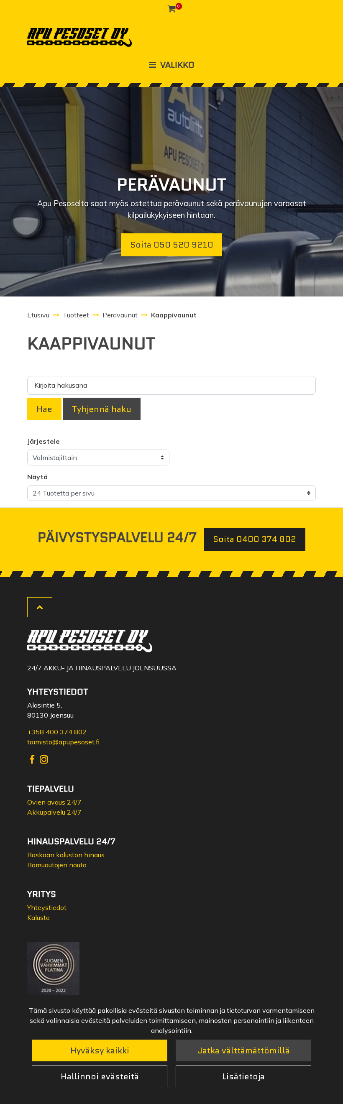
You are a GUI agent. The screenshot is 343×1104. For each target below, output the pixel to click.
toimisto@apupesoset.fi (63, 742)
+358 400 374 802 (57, 732)
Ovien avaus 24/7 (54, 802)
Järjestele (43, 441)
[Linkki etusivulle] (79, 37)
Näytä (37, 477)
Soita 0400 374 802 (254, 539)
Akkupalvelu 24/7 (54, 812)
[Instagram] (44, 758)
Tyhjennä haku (101, 409)
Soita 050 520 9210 (171, 244)
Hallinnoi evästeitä (100, 1076)
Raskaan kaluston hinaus (66, 855)
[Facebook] (33, 758)
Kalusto (38, 917)
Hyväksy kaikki (99, 1050)
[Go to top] (39, 607)
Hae (44, 409)
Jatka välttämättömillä (243, 1050)
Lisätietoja (243, 1076)
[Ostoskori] (172, 8)
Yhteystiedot (47, 907)
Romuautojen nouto (57, 865)
